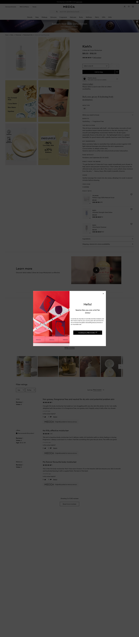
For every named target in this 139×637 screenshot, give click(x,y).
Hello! (88, 304)
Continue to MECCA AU (86, 333)
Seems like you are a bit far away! (88, 311)
